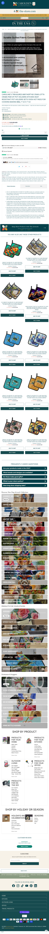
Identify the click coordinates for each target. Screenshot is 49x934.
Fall (35, 823)
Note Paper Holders (39, 775)
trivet (42, 180)
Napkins (13, 747)
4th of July (14, 822)
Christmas (13, 820)
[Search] (43, 18)
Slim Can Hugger (15, 767)
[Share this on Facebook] (22, 166)
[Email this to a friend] (29, 166)
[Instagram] (18, 885)
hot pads (13, 178)
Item (41, 186)
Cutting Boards (38, 747)
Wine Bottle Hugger (16, 772)
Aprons (36, 744)
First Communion (15, 828)
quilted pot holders (33, 180)
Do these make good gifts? (13, 477)
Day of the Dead (15, 823)
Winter (36, 821)
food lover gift (8, 178)
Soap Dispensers (38, 754)
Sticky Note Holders (39, 777)
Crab (18, 171)
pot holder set (14, 180)
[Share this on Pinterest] (26, 166)
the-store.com (9, 926)
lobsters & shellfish (12, 179)
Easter (13, 827)
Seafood (8, 174)
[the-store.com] (24, 18)
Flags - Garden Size (16, 774)
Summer (36, 819)
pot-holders (19, 180)
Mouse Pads (37, 774)
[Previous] (3, 55)
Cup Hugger (14, 769)
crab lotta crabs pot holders (41, 177)
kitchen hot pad (41, 178)
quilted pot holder (25, 180)
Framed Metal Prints (16, 751)
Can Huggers (14, 765)
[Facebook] (13, 885)
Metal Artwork (14, 752)
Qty (2, 130)
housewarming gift (19, 178)
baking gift (14, 177)
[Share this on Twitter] (19, 166)
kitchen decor (34, 178)
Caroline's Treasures (6, 107)
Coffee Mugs (37, 746)
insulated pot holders (28, 178)
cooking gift (19, 177)
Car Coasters (14, 787)
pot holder (9, 180)
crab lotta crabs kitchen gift (29, 177)
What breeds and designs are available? (18, 472)
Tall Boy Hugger (15, 770)
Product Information (11, 186)
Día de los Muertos (16, 825)
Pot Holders (4, 174)
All (7, 171)
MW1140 (23, 179)
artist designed (9, 177)
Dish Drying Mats (38, 752)
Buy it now (24, 138)
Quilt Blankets (14, 794)
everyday (3, 178)
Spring (36, 818)
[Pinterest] (31, 885)
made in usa (19, 179)
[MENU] (0, 18)
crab (23, 177)
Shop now (6, 499)
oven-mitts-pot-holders (36, 179)
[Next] (46, 55)
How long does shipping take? (14, 485)
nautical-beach (28, 179)
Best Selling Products (12, 171)
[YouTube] (26, 885)
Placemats (13, 749)
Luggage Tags (14, 792)
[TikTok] (22, 885)
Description (28, 186)
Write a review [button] (24, 846)
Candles (13, 746)
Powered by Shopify (9, 928)
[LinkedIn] (35, 885)
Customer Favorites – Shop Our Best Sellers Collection (29, 171)
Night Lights (14, 744)
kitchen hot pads (5, 179)
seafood (39, 180)
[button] (2, 2)
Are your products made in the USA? (16, 468)
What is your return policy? (13, 481)
